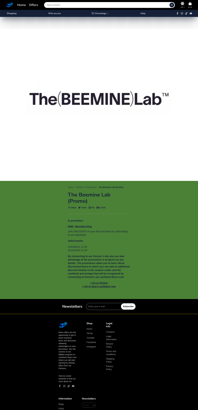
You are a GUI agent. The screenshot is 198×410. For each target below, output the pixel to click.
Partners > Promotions (86, 187)
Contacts (110, 332)
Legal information (111, 338)
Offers (33, 5)
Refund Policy (109, 345)
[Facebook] (177, 13)
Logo (9, 5)
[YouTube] (191, 13)
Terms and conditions (111, 353)
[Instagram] (182, 13)
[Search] (171, 5)
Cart (190, 5)
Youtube (90, 338)
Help (143, 13)
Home (21, 5)
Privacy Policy (109, 368)
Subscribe (128, 306)
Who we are (54, 13)
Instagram (91, 346)
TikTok (90, 333)
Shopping (11, 13)
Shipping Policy (110, 360)
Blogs (61, 404)
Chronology (100, 13)
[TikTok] (186, 13)
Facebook (91, 342)
